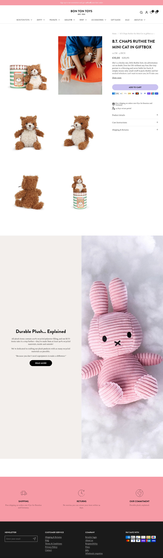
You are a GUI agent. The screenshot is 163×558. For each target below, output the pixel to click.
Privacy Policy (51, 547)
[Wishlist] (151, 12)
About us (89, 540)
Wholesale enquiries (94, 553)
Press (87, 547)
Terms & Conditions (53, 543)
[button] (141, 12)
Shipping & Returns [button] (120, 129)
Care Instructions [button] (119, 122)
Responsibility (91, 543)
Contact (48, 550)
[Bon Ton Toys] (81, 12)
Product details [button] (118, 115)
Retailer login (91, 537)
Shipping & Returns (53, 537)
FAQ (47, 540)
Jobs (87, 550)
